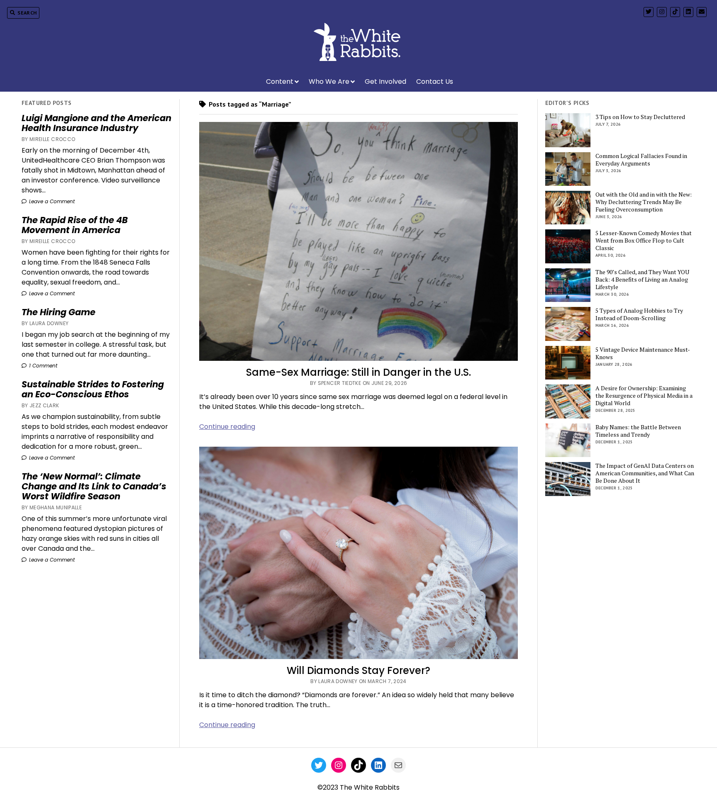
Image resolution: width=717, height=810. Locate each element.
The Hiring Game (58, 312)
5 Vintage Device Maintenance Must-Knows (642, 353)
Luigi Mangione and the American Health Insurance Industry (96, 123)
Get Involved (385, 81)
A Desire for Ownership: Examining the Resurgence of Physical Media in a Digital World (644, 395)
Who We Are (329, 81)
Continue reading (227, 426)
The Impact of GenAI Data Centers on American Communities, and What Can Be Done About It (644, 473)
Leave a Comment (51, 201)
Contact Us (434, 81)
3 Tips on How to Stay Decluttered (640, 117)
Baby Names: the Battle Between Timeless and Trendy (638, 430)
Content (279, 81)
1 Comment (42, 365)
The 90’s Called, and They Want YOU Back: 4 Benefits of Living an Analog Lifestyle (642, 279)
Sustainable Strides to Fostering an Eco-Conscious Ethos (93, 389)
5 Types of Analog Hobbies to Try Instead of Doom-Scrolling (639, 314)
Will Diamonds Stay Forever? (358, 670)
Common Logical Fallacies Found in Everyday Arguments (641, 159)
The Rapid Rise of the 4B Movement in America (75, 225)
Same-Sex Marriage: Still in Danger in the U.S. (358, 372)
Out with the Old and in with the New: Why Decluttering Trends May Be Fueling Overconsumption (643, 202)
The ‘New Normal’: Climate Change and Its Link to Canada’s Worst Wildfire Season (94, 486)
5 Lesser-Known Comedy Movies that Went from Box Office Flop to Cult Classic (643, 240)
